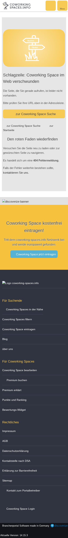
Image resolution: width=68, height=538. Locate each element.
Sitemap (7, 480)
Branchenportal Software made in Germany (25, 527)
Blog (5, 339)
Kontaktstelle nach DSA (16, 460)
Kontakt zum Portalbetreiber (23, 490)
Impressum (9, 431)
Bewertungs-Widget (14, 409)
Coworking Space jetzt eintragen (35, 254)
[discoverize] (15, 201)
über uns (7, 348)
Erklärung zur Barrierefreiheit (19, 470)
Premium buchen (16, 380)
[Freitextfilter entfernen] (51, 5)
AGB (5, 440)
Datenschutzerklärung (15, 450)
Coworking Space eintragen (18, 329)
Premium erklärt (11, 390)
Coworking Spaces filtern (17, 319)
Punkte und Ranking (14, 399)
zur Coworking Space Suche (36, 114)
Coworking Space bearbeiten (19, 370)
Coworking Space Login (20, 508)
